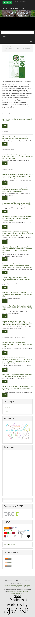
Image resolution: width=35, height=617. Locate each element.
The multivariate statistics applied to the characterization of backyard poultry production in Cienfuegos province (17, 156)
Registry (5, 8)
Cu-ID (16, 1)
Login (22, 8)
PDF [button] (5, 125)
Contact (28, 5)
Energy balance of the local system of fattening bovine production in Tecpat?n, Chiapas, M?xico (17, 204)
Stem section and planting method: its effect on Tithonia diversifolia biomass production (17, 375)
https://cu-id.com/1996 (24, 587)
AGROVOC (22, 1)
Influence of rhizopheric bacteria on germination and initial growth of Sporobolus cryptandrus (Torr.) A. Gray (17, 388)
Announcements (19, 5)
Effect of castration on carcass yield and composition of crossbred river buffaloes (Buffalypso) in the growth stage (15, 189)
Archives (11, 46)
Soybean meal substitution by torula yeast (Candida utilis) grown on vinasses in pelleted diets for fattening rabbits (16, 279)
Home (5, 46)
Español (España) (9, 407)
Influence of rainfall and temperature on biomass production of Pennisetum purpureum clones (17, 344)
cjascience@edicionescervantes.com (13, 585)
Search (4, 36)
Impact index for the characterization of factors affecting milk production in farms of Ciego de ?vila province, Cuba (17, 218)
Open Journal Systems (9, 544)
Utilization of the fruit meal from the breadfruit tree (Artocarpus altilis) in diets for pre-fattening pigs (17, 294)
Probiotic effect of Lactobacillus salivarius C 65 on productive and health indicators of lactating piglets (17, 307)
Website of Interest (13, 8)
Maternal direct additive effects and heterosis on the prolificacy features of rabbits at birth (17, 138)
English (6, 411)
